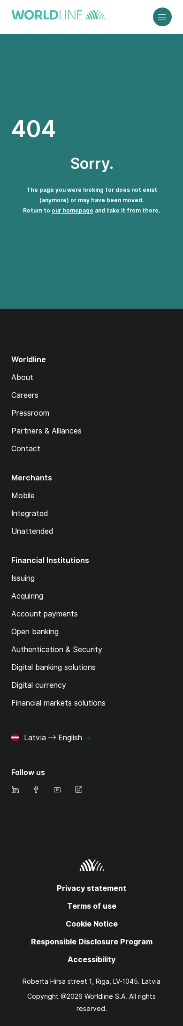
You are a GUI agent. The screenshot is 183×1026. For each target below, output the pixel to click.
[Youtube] (57, 790)
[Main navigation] (162, 17)
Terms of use (91, 906)
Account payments (44, 613)
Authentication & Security (56, 649)
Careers (24, 395)
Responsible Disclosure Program (91, 941)
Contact (25, 448)
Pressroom (30, 413)
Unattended (32, 531)
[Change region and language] (87, 738)
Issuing (23, 578)
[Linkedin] (15, 790)
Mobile (23, 495)
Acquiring (27, 596)
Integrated (29, 513)
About (22, 377)
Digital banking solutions (53, 667)
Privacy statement (91, 888)
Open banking (35, 631)
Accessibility (91, 959)
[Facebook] (36, 790)
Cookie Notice (92, 924)
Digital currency (38, 685)
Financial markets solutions (58, 703)
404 (33, 128)
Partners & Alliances (46, 430)
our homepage (72, 210)
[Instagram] (78, 790)
